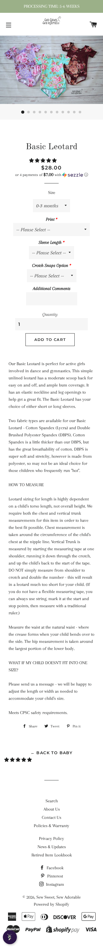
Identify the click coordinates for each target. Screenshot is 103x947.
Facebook (54, 867)
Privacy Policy (51, 838)
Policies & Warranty (51, 825)
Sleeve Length (50, 242)
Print (50, 219)
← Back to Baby (52, 752)
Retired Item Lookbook (51, 855)
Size (51, 192)
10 (74, 112)
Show (10, 937)
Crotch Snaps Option (50, 265)
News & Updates (51, 846)
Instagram (54, 884)
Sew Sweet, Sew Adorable (58, 897)
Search (51, 800)
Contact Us (51, 817)
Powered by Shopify (51, 904)
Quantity (50, 314)
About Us (51, 809)
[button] (43, 160)
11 (80, 112)
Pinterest (54, 876)
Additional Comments (51, 288)
